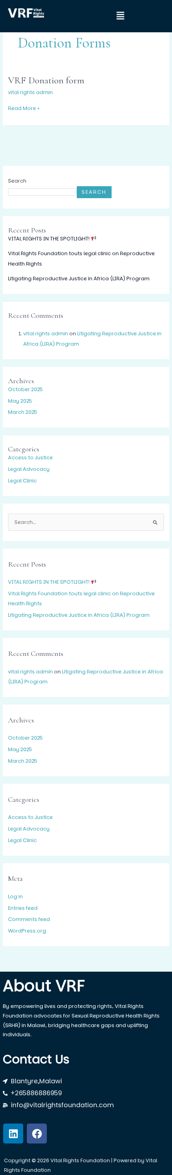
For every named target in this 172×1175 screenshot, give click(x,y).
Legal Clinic (22, 480)
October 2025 (25, 389)
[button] (112, 16)
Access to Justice (30, 457)
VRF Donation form (46, 80)
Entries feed (23, 908)
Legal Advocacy (29, 469)
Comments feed (29, 919)
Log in (15, 896)
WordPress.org (27, 930)
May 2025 (20, 401)
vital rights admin (45, 333)
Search (17, 180)
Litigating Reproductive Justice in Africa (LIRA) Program (79, 278)
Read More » (24, 108)
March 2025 (22, 412)
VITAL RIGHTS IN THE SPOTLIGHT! (49, 238)
